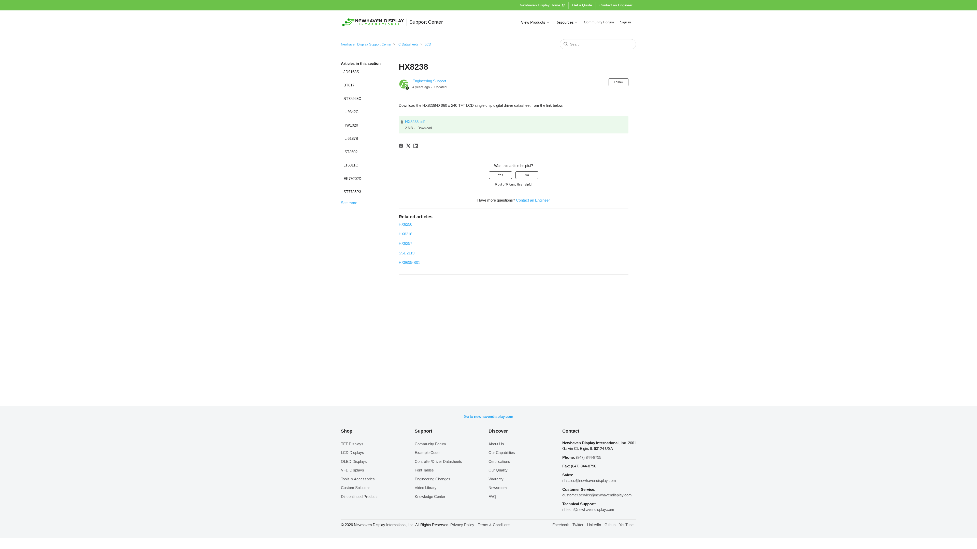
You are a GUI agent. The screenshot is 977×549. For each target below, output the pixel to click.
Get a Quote (582, 5)
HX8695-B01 (409, 262)
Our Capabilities (502, 452)
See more (349, 203)
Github (610, 525)
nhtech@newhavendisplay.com (588, 509)
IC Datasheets (408, 44)
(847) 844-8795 (588, 457)
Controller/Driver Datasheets (438, 461)
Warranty (496, 479)
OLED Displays (354, 461)
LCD (428, 44)
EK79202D (352, 178)
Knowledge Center (430, 496)
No (527, 175)
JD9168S (351, 72)
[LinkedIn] (415, 146)
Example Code (427, 452)
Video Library (426, 487)
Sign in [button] (625, 22)
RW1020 (350, 125)
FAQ (492, 496)
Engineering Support (429, 81)
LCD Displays (352, 452)
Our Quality (498, 470)
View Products (533, 22)
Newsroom (498, 487)
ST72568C (352, 98)
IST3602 (350, 152)
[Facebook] (401, 146)
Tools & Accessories (358, 479)
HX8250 (405, 224)
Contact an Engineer (616, 5)
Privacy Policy (462, 525)
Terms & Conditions (494, 525)
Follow (618, 82)
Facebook (560, 525)
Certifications (499, 461)
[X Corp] (408, 146)
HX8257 (405, 243)
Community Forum (599, 22)
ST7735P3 (352, 192)
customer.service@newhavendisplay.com (597, 495)
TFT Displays (352, 444)
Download (425, 128)
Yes (500, 175)
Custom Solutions (355, 487)
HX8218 (405, 234)
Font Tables (424, 470)
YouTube (626, 525)
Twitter (577, 525)
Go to (488, 416)
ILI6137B (350, 138)
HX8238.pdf (415, 121)
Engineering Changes (432, 479)
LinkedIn (594, 525)
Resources (565, 22)
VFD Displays (352, 470)
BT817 (348, 85)
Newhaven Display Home (540, 5)
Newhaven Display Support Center (366, 44)
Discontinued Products (360, 496)
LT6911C (350, 165)
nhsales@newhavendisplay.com (589, 480)
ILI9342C (350, 112)
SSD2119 (406, 253)
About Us (496, 444)
